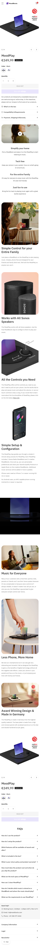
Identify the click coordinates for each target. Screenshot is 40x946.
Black (3, 70)
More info (16, 398)
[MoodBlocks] (12, 3)
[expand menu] (2, 3)
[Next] (36, 49)
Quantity (4, 76)
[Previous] (31, 49)
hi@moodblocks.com (15, 912)
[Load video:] (20, 133)
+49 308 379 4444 (15, 916)
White (9, 70)
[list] (20, 29)
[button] (36, 3)
